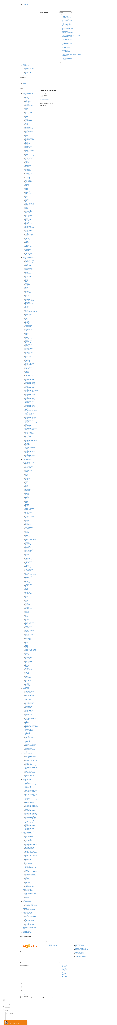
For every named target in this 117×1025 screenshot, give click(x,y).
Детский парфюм (66, 57)
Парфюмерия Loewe (30, 395)
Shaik (26, 483)
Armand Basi (28, 107)
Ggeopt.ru (25, 994)
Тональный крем (29, 737)
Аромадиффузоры (66, 25)
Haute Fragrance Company (31, 440)
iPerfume (27, 525)
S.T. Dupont (27, 360)
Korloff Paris (27, 439)
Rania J (27, 220)
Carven (26, 481)
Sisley (26, 233)
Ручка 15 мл (28, 755)
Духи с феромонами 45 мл (31, 765)
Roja (26, 555)
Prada (26, 218)
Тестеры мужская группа (67, 28)
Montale (27, 540)
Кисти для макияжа (29, 702)
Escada (27, 149)
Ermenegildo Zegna (29, 303)
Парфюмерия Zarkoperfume (28, 426)
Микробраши (28, 845)
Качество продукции (29, 68)
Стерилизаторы (28, 881)
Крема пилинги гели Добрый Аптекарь (29, 730)
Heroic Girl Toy (28, 168)
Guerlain (27, 162)
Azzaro (26, 108)
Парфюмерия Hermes (30, 383)
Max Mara (27, 206)
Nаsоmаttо (27, 543)
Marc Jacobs (28, 201)
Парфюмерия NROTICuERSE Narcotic (30, 412)
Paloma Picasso (28, 215)
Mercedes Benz (28, 344)
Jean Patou (27, 595)
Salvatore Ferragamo (29, 227)
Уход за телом (28, 835)
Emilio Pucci (27, 147)
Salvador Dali (28, 226)
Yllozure (27, 250)
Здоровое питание (66, 47)
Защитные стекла (29, 892)
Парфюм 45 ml (28, 763)
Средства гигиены (66, 40)
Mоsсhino (27, 197)
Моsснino (27, 542)
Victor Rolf (27, 374)
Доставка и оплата (27, 3)
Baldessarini (28, 273)
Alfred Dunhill (28, 265)
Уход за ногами (28, 841)
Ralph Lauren (28, 219)
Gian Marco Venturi (29, 155)
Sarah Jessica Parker (29, 229)
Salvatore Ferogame (29, 516)
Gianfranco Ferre (29, 157)
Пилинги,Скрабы (29, 710)
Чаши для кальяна (29, 923)
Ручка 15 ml (27, 780)
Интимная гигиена (29, 860)
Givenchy (27, 159)
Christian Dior (28, 127)
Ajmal (26, 437)
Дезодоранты (65, 50)
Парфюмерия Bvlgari (30, 405)
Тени (26, 723)
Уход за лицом (28, 839)
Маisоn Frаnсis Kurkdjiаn (30, 538)
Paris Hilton (27, 216)
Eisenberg (27, 143)
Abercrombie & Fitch (29, 262)
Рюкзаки (27, 897)
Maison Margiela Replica (30, 539)
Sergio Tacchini (28, 230)
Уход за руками (28, 840)
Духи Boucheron (28, 436)
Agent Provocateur (29, 98)
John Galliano (28, 180)
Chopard (27, 291)
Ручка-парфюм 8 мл (29, 775)
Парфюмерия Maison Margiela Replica (30, 456)
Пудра (26, 721)
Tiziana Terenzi (28, 414)
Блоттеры (64, 59)
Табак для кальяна (29, 920)
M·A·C (26, 196)
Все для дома (65, 55)
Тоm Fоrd (27, 562)
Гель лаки (27, 882)
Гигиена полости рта (29, 848)
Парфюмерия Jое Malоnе (31, 410)
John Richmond (28, 181)
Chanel (26, 124)
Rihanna (27, 222)
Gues (26, 258)
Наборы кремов (28, 706)
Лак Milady (27, 879)
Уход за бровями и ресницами (29, 740)
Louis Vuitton (28, 195)
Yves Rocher (28, 254)
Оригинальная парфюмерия (68, 21)
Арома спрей (28, 859)
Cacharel (27, 117)
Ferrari (26, 309)
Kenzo (26, 182)
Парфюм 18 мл (28, 764)
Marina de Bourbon (29, 203)
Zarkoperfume (28, 570)
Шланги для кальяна (29, 924)
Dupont (26, 142)
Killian (26, 486)
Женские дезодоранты (30, 909)
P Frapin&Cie (28, 547)
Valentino (27, 242)
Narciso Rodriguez (29, 211)
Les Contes (27, 431)
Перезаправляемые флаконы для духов (71, 35)
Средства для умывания (30, 856)
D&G (26, 498)
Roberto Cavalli (28, 223)
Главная (24, 64)
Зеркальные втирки (29, 886)
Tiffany (26, 237)
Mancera (27, 200)
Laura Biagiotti (28, 191)
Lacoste (27, 184)
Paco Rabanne (28, 214)
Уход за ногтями (28, 863)
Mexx (26, 208)
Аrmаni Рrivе (28, 467)
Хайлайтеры (28, 734)
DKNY (26, 502)
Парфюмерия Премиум (67, 23)
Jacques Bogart (28, 325)
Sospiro (27, 446)
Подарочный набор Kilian (30, 818)
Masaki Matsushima (29, 204)
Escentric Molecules (29, 150)
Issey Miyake (28, 170)
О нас (24, 1)
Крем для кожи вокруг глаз (31, 713)
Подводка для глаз (29, 715)
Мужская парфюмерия (67, 20)
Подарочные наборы (67, 39)
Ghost (26, 154)
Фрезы (26, 885)
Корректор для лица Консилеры (29, 732)
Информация (26, 65)
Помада (27, 717)
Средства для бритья (30, 851)
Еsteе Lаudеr (28, 509)
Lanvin (26, 189)
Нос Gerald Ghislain (29, 260)
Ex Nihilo (27, 151)
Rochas (27, 225)
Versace (27, 245)
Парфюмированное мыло (31, 844)
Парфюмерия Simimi (30, 382)
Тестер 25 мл (28, 692)
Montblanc (27, 490)
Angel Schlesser (28, 103)
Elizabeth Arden (28, 146)
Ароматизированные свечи (68, 27)
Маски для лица (28, 714)
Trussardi (27, 241)
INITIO (26, 452)
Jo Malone (27, 177)
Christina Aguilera (29, 128)
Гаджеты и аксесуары (67, 43)
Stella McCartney (29, 234)
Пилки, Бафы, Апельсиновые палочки (30, 866)
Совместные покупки (27, 5)
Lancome (27, 188)
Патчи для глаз (28, 748)
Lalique (26, 187)
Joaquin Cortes (28, 178)
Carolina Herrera (28, 120)
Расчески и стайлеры (30, 904)
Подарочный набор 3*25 (30, 816)
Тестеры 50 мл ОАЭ (29, 690)
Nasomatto (27, 349)
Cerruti (26, 123)
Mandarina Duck (28, 342)
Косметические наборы (30, 725)
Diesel (26, 135)
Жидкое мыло (28, 843)
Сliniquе (27, 261)
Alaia (26, 100)
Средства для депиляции (31, 855)
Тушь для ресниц (29, 738)
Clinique (27, 130)
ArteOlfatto (27, 393)
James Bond (28, 326)
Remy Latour (28, 357)
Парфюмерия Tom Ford (30, 397)
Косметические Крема (30, 749)
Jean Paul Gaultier (29, 172)
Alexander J (27, 463)
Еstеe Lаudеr (28, 96)
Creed (26, 132)
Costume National (29, 131)
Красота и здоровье (66, 48)
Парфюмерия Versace (30, 398)
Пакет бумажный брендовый (29, 914)
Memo (26, 207)
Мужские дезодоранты (30, 911)
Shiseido (27, 231)
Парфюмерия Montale (30, 418)
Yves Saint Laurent (29, 256)
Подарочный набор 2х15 (30, 831)
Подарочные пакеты (66, 51)
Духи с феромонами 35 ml (31, 759)
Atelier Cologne (28, 470)
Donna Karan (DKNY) (30, 139)
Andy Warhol (28, 101)
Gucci (26, 161)
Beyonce (27, 109)
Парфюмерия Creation (30, 451)
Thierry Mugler (28, 235)
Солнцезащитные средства (31, 746)
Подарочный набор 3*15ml (31, 814)
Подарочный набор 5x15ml (31, 813)
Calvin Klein (27, 119)
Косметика (64, 34)
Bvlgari (26, 116)
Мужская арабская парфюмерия (29, 698)
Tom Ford (27, 238)
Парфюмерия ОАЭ (66, 24)
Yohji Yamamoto (28, 253)
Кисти (26, 887)
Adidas (26, 97)
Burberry (27, 115)
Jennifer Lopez (28, 173)
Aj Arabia (27, 464)
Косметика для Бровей (30, 745)
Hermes (27, 166)
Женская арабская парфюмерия (29, 696)
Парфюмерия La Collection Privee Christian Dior (31, 429)
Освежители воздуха (66, 44)
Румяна (27, 722)
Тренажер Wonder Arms (30, 854)
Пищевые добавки (66, 46)
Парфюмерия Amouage (30, 417)
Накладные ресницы (29, 736)
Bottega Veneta (28, 111)
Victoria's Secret (28, 248)
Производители (26, 75)
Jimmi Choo (27, 176)
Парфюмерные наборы (30, 817)
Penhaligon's (28, 435)
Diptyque (27, 136)
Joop (26, 330)
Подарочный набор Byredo (31, 805)
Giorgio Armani (28, 158)
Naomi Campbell (28, 210)
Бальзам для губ (29, 703)
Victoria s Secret (28, 246)
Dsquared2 (27, 140)
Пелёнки (27, 858)
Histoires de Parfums (29, 521)
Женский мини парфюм (67, 36)
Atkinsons (27, 493)
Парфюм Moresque (29, 433)
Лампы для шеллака (29, 864)
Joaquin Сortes (28, 329)
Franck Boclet (28, 511)
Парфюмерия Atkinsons (30, 450)
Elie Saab (27, 145)
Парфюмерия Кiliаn (29, 403)
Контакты (25, 7)
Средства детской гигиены (31, 852)
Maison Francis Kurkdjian (30, 399)
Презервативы (28, 833)
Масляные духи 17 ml (30, 771)
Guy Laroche (28, 165)
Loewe (26, 192)
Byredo (26, 94)
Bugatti (26, 279)
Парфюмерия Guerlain (30, 394)
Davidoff (27, 134)
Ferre (26, 310)
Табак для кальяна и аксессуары (69, 52)
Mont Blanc (27, 347)
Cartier (26, 121)
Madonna (27, 199)
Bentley (27, 275)
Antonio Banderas (29, 105)
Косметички (27, 704)
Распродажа (65, 16)
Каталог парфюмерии (67, 58)
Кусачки (27, 878)
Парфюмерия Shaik (29, 391)
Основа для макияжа (30, 742)
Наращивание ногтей (30, 874)
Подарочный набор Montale (31, 806)
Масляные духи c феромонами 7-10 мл (30, 777)
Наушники (27, 896)
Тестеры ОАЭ (65, 31)
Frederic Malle (28, 416)
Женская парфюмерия (67, 19)
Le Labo (27, 443)
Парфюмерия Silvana (30, 406)
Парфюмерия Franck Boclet (31, 390)
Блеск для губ (28, 707)
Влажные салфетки (29, 847)
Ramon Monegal (28, 432)
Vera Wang (27, 244)
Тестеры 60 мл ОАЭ (29, 691)
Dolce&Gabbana (28, 299)
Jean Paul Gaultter (29, 527)
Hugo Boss (27, 169)
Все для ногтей (65, 42)
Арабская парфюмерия (67, 32)
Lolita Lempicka (28, 193)
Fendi (26, 153)
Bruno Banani (28, 113)
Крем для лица (28, 711)
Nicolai (26, 572)
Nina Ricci (27, 212)
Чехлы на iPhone (29, 890)
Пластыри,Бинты (29, 836)
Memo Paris (27, 444)
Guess (26, 164)
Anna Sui (27, 104)
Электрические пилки (30, 883)
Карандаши (27, 709)
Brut (26, 277)
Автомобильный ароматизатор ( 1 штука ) (71, 54)
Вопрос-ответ (26, 4)
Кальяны (27, 925)
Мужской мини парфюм (67, 38)
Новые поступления (66, 17)
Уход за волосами (29, 837)
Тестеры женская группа (67, 29)
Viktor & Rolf (28, 249)
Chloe (26, 126)
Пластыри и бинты (29, 850)
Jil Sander (27, 174)
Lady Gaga (27, 185)
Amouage (27, 573)
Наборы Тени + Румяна (30, 744)
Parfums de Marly (29, 352)
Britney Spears (28, 112)
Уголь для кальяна (29, 921)
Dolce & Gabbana (29, 138)
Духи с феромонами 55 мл (31, 770)
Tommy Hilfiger (28, 239)
